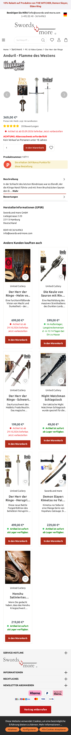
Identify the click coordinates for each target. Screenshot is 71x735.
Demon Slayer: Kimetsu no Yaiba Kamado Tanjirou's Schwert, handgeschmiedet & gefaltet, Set (53, 498)
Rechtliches (10, 679)
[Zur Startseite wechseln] (35, 28)
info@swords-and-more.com (44, 12)
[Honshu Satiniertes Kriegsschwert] (17, 567)
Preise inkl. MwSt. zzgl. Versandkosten (20, 121)
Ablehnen (12, 729)
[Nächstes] (64, 94)
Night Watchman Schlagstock (53, 397)
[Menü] (3, 40)
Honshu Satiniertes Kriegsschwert (17, 595)
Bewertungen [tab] (10, 196)
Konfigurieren (29, 729)
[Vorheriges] (7, 94)
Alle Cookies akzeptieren (54, 729)
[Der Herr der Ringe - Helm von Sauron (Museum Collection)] (17, 265)
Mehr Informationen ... (50, 724)
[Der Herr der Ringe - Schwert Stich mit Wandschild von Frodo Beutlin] (17, 369)
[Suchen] (43, 40)
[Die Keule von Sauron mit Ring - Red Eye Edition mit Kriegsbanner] (53, 265)
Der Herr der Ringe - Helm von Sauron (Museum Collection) (18, 293)
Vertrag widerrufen (35, 709)
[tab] (34, 185)
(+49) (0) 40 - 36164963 (33, 16)
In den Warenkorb (35, 147)
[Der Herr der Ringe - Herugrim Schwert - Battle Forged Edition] (17, 470)
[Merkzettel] (52, 40)
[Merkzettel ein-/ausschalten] (51, 147)
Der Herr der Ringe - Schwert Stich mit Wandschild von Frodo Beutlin (18, 397)
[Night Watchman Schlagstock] (53, 369)
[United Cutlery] (14, 65)
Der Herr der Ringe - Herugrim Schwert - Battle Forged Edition (18, 498)
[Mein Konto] (59, 40)
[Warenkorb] (66, 40)
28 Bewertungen (30, 126)
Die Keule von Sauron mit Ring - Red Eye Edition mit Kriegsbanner (53, 293)
